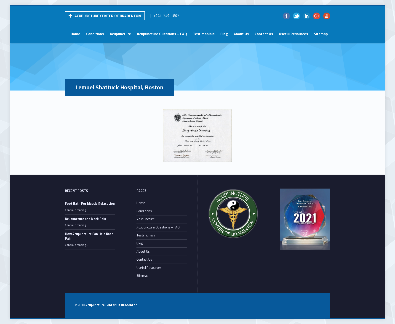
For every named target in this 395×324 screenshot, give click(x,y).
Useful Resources (293, 33)
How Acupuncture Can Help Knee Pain (89, 236)
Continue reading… (76, 210)
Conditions (95, 33)
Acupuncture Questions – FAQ (162, 33)
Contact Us (264, 33)
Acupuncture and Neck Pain (85, 218)
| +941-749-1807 (164, 15)
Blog (224, 33)
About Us (241, 33)
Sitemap (321, 33)
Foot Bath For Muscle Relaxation (90, 203)
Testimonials (203, 33)
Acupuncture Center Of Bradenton (111, 305)
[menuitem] (75, 34)
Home (75, 33)
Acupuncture (120, 33)
